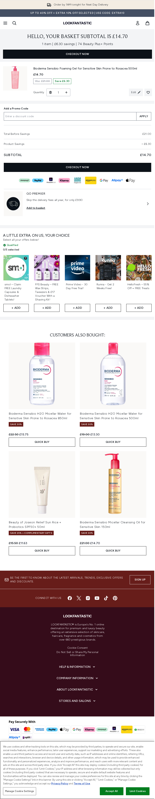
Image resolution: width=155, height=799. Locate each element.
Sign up (140, 579)
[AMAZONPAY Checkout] (91, 180)
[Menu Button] (5, 23)
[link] (137, 23)
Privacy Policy (59, 783)
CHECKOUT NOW (77, 54)
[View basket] (147, 23)
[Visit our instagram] (87, 598)
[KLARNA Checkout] (64, 180)
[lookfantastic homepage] (77, 23)
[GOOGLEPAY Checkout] (104, 180)
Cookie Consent (77, 647)
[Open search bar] (14, 23)
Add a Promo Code (16, 108)
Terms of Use (82, 783)
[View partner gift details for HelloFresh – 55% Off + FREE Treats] (148, 258)
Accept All (111, 791)
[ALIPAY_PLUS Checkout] (117, 180)
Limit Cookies (138, 791)
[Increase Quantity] (66, 92)
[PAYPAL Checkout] (38, 180)
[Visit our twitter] (78, 598)
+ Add (16, 308)
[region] (77, 770)
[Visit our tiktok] (106, 598)
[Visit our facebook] (69, 598)
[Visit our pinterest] (115, 598)
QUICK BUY (42, 442)
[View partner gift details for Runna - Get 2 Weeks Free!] (117, 258)
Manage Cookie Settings (19, 791)
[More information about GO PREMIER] (147, 203)
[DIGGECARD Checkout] (77, 180)
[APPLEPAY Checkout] (130, 180)
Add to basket (35, 208)
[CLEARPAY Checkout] (24, 180)
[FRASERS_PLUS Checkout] (51, 180)
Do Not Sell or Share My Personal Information (77, 654)
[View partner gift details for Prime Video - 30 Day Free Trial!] (87, 258)
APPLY (144, 116)
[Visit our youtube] (97, 598)
